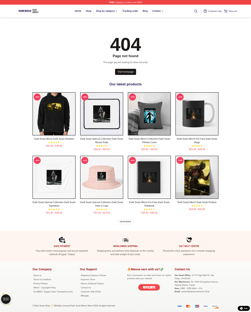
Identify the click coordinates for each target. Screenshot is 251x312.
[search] (196, 11)
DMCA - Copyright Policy (44, 287)
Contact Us (86, 287)
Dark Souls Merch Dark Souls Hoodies (54, 139)
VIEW (54, 132)
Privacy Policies (40, 283)
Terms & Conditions (42, 279)
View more (125, 222)
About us (37, 275)
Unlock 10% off (6, 299)
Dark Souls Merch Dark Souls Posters (197, 202)
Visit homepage (126, 72)
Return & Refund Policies (92, 283)
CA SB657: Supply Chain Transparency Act (53, 291)
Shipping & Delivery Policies (93, 275)
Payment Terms (88, 279)
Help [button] (246, 308)
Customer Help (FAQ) (91, 291)
